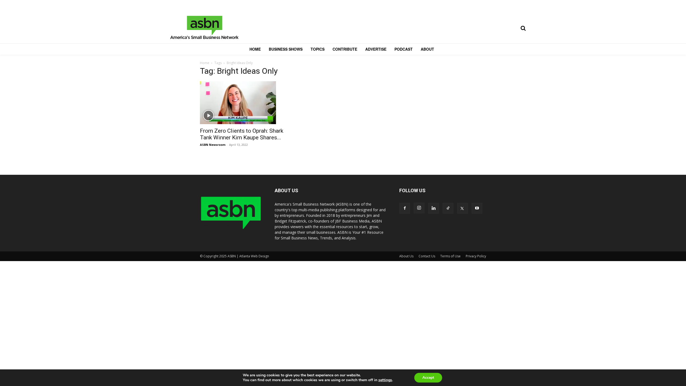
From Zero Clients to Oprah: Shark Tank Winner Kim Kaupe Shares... (241, 134)
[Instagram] (419, 208)
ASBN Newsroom (212, 145)
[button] (523, 28)
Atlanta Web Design (254, 256)
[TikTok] (448, 208)
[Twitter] (462, 208)
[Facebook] (404, 208)
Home (204, 63)
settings (385, 380)
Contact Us (427, 256)
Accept (428, 377)
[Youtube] (477, 208)
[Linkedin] (433, 208)
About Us (406, 256)
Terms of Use (450, 256)
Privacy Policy (476, 256)
